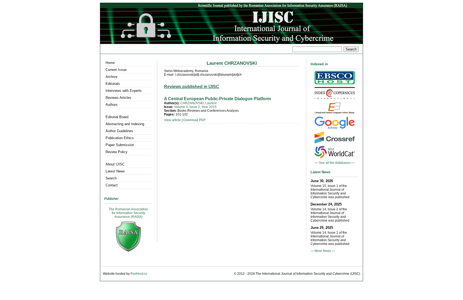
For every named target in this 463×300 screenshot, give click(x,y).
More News (323, 251)
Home (110, 63)
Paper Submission (120, 145)
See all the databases (334, 163)
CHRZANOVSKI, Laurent (198, 103)
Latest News (115, 171)
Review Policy (117, 152)
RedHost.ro (138, 274)
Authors (112, 105)
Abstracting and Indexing (125, 124)
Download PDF (194, 120)
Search (111, 178)
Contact (112, 185)
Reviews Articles (118, 98)
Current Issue (116, 70)
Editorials (113, 84)
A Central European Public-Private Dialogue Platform (217, 98)
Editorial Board (117, 117)
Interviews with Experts (124, 91)
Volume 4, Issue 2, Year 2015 (195, 107)
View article (172, 120)
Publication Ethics (120, 138)
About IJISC (115, 164)
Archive (111, 77)
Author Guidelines (119, 131)
